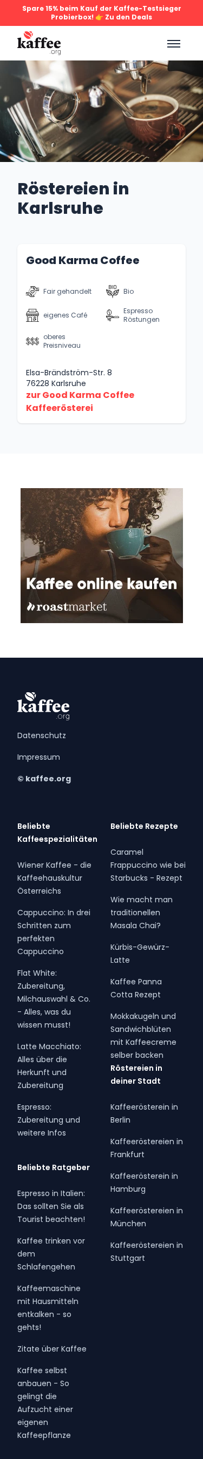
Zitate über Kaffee (52, 1348)
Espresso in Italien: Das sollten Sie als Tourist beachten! (51, 1206)
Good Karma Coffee (83, 260)
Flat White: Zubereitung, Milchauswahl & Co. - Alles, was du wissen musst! (53, 999)
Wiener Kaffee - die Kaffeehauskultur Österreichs (54, 878)
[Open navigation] (173, 43)
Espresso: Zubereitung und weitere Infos (48, 1120)
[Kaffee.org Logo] (39, 43)
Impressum (38, 757)
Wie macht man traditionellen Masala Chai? (141, 912)
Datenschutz (41, 735)
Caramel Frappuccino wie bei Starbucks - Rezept (148, 865)
